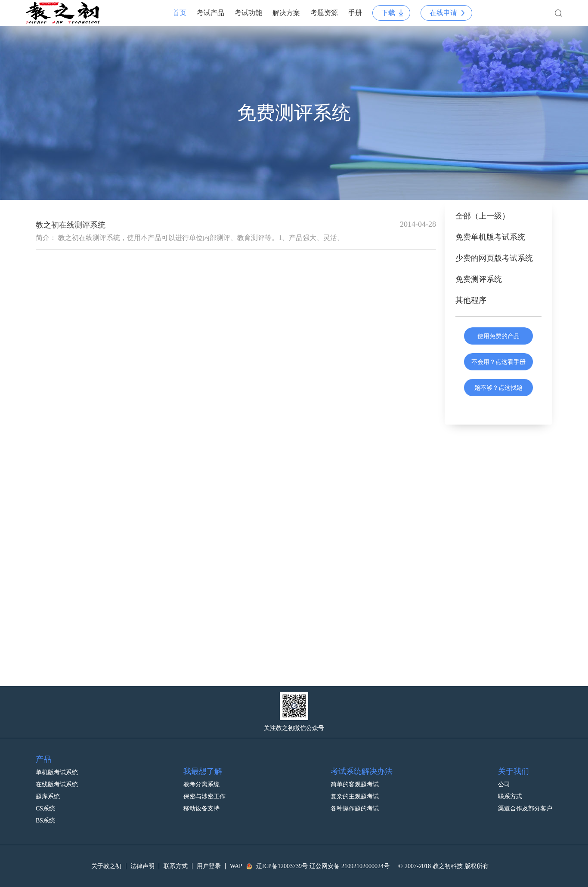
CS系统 (45, 808)
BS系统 (45, 820)
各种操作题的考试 (355, 808)
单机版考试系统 (57, 772)
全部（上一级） (482, 216)
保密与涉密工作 (204, 796)
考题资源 (324, 12)
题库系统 (48, 796)
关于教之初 (106, 866)
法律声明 (142, 866)
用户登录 (209, 866)
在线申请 (443, 12)
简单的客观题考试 (355, 784)
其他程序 (470, 300)
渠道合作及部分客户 (525, 808)
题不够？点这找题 (498, 387)
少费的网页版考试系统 (494, 258)
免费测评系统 (478, 279)
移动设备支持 (201, 808)
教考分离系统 (201, 784)
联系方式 (510, 796)
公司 (504, 784)
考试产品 (210, 12)
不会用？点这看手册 (498, 361)
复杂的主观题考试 (355, 796)
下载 (388, 12)
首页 (179, 12)
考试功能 (248, 12)
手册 (355, 12)
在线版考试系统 (57, 784)
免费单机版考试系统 (490, 237)
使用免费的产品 (498, 336)
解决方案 (286, 12)
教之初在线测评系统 (70, 225)
